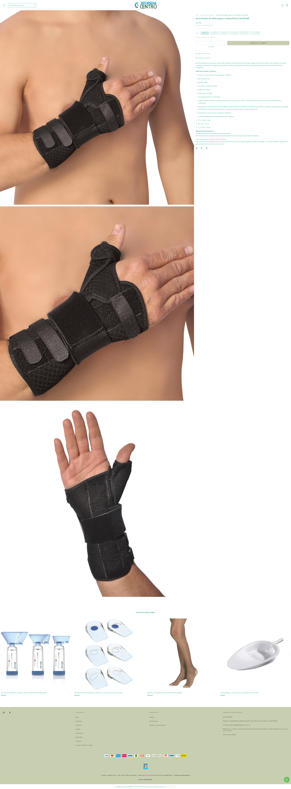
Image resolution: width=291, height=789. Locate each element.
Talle (197, 33)
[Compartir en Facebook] (197, 148)
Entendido (171, 786)
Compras (78, 725)
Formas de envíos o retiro (84, 745)
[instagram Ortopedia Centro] (4, 712)
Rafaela (151, 717)
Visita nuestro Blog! (229, 734)
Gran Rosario (153, 721)
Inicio (197, 15)
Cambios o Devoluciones (157, 725)
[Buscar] (34, 5)
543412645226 (227, 717)
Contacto (78, 741)
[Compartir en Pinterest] (207, 148)
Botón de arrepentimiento (182, 775)
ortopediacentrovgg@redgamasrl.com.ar (236, 725)
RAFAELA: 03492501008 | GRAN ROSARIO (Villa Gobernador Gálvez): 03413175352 (250, 721)
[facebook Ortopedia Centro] (10, 712)
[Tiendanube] (145, 780)
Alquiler (77, 729)
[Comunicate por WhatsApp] (286, 779)
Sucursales (79, 737)
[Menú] (4, 5)
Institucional (79, 733)
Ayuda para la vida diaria (207, 15)
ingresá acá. (169, 775)
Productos (78, 721)
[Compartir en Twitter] (202, 148)
